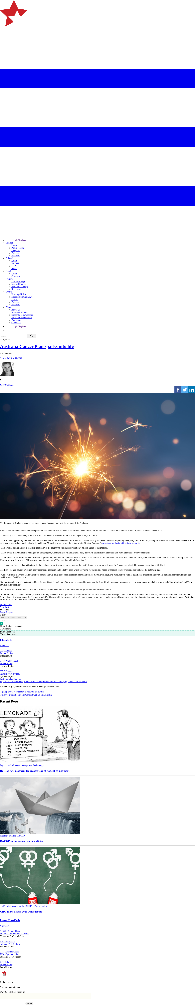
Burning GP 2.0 (18, 294)
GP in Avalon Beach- (9, 661)
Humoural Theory (19, 286)
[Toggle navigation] (3, 38)
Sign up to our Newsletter (11, 681)
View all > (4, 645)
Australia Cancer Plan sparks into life (37, 346)
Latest (14, 245)
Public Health (17, 248)
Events (9, 291)
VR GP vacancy (7, 671)
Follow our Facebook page (55, 681)
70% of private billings (10, 954)
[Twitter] (184, 389)
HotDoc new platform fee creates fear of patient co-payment (34, 770)
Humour (9, 279)
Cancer (3, 358)
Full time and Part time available (14, 933)
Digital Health (6, 765)
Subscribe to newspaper (22, 315)
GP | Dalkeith (6, 650)
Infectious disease (14, 906)
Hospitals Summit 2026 (22, 297)
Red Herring (17, 289)
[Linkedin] (191, 389)
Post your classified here (11, 679)
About (8, 307)
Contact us (16, 322)
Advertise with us (19, 312)
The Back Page (18, 281)
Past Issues (16, 320)
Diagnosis (15, 250)
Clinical (9, 243)
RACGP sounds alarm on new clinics (21, 841)
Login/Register (19, 240)
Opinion (9, 271)
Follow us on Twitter (33, 681)
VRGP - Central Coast (10, 931)
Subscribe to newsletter (21, 317)
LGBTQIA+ (28, 906)
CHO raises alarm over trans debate (21, 911)
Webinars (15, 255)
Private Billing (6, 653)
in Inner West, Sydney (10, 674)
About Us (15, 310)
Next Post (4, 607)
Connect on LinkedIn (77, 681)
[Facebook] (177, 389)
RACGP (15, 263)
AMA (14, 268)
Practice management (23, 765)
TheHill (18, 358)
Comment (15, 276)
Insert (29, 1003)
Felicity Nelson (7, 385)
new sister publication (121, 543)
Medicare (4, 835)
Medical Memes (18, 284)
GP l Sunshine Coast (9, 951)
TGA (13, 266)
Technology (38, 765)
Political (9, 258)
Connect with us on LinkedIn (38, 695)
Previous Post (6, 604)
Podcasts (15, 253)
